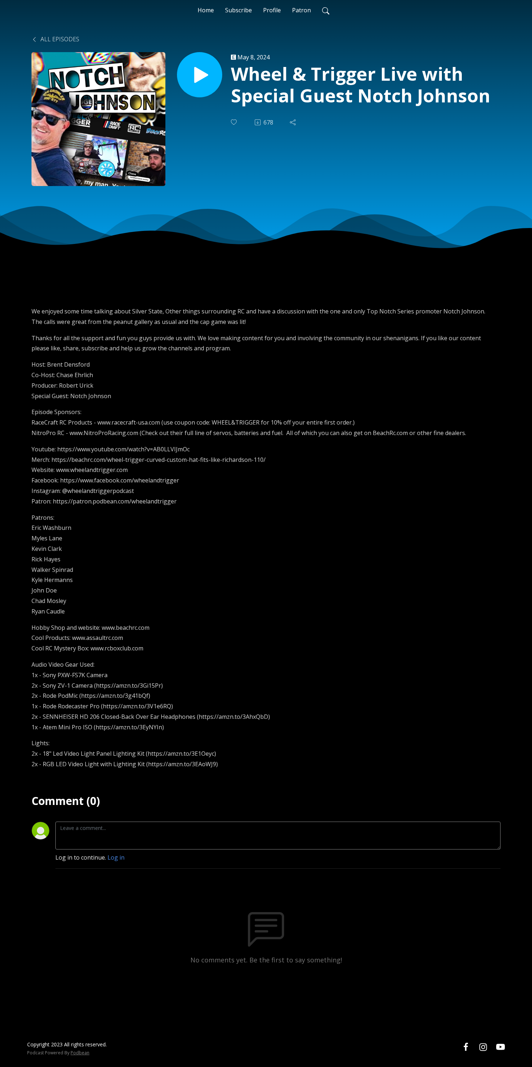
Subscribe (238, 10)
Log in (115, 857)
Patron (301, 10)
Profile (272, 10)
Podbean (80, 1053)
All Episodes (59, 39)
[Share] (293, 122)
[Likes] (234, 122)
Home (206, 10)
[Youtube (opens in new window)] (500, 1047)
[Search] (325, 10)
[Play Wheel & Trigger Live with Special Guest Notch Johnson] (199, 74)
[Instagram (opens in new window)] (483, 1047)
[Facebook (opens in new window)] (465, 1047)
